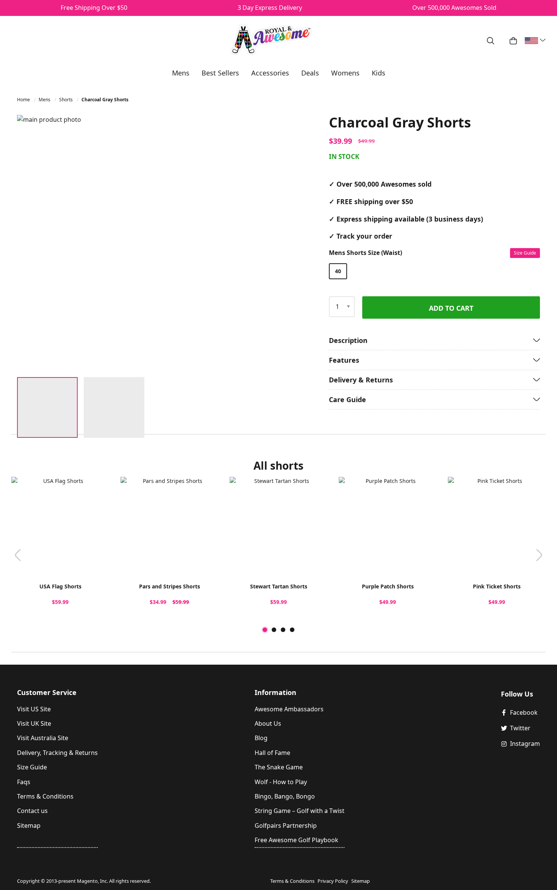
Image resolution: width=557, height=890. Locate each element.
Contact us (32, 811)
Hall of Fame (272, 752)
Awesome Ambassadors (289, 709)
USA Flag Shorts (60, 586)
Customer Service (47, 692)
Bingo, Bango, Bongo (285, 796)
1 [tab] (265, 629)
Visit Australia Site (42, 738)
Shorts (66, 99)
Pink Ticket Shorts (497, 586)
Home (24, 99)
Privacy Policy (333, 880)
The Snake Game (279, 767)
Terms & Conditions (45, 796)
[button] (258, 243)
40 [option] (338, 271)
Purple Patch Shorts (388, 586)
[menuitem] (181, 72)
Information (275, 692)
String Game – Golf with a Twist (299, 811)
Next (539, 555)
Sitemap (29, 825)
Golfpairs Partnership (286, 825)
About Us (268, 723)
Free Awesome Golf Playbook (296, 840)
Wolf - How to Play (281, 782)
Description (348, 340)
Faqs (23, 782)
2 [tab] (274, 629)
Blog (261, 738)
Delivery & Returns (361, 379)
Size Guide (525, 253)
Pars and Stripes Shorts (169, 586)
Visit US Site (34, 709)
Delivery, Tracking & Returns (57, 752)
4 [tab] (292, 629)
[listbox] (432, 271)
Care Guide (347, 399)
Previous (18, 555)
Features (344, 360)
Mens (45, 99)
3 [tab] (283, 629)
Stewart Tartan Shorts (278, 586)
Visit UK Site (34, 723)
